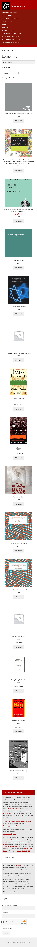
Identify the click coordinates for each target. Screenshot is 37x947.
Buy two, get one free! (10, 826)
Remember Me (7, 929)
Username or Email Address (10, 905)
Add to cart (18, 121)
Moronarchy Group (8, 30)
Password (5, 912)
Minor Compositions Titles (11, 39)
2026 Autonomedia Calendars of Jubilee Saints (17, 821)
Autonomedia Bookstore (10, 12)
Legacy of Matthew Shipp (11, 42)
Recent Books (7, 15)
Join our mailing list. (9, 834)
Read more (18, 360)
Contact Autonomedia (10, 18)
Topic (9, 51)
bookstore (19, 865)
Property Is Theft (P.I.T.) (23, 851)
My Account (6, 27)
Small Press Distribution (18, 842)
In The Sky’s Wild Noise (13, 809)
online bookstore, (15, 840)
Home (5, 51)
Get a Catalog (7, 21)
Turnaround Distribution (10, 846)
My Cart (4, 24)
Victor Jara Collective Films (11, 36)
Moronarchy (16, 811)
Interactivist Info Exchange (11, 33)
